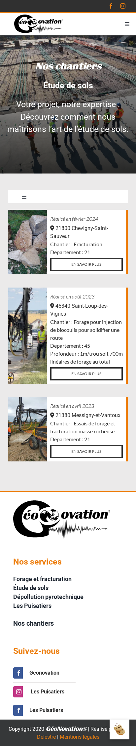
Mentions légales (79, 737)
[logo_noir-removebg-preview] (39, 17)
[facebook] (111, 6)
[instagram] (122, 6)
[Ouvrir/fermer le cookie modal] (119, 729)
